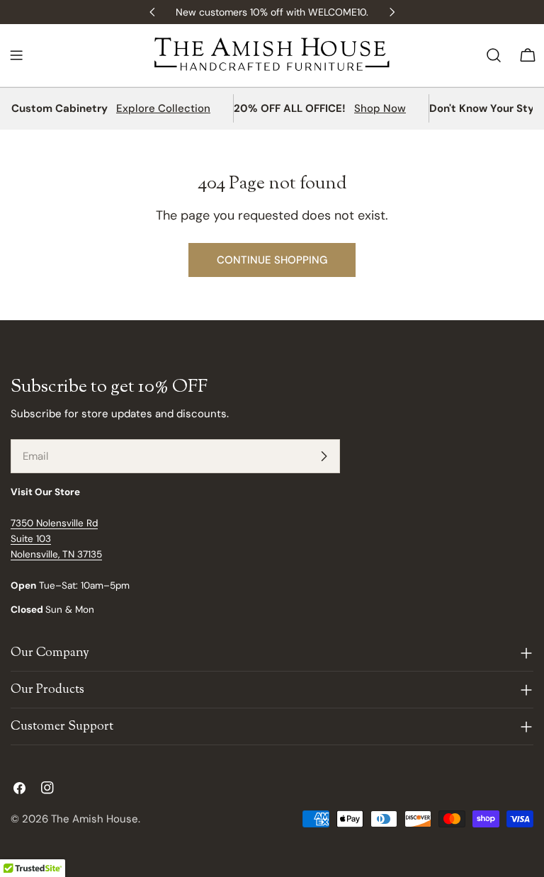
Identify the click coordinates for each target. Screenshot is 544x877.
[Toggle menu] (16, 55)
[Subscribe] (324, 456)
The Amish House (94, 819)
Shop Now (380, 108)
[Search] (494, 55)
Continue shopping (272, 260)
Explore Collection (163, 108)
